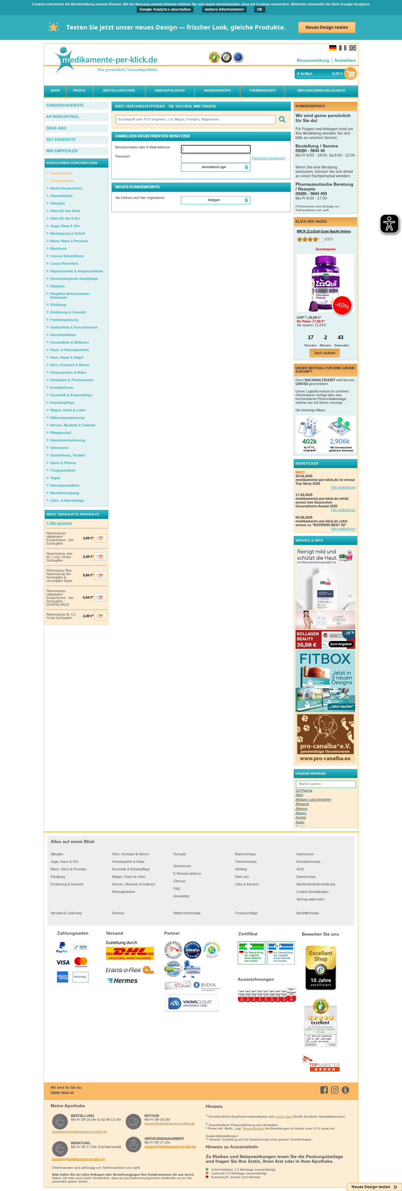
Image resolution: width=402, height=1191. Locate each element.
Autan (300, 822)
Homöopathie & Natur (128, 861)
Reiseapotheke (123, 892)
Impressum (305, 854)
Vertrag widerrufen (310, 899)
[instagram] (336, 1090)
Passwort (122, 156)
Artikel (306, 74)
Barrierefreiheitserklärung (315, 884)
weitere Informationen (224, 9)
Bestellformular (307, 913)
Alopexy (302, 808)
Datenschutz (306, 877)
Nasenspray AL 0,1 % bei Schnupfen (61, 616)
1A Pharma (304, 790)
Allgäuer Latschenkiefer (313, 799)
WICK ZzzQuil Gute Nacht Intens (324, 231)
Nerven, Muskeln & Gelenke (133, 884)
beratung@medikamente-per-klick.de (78, 1159)
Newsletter (181, 896)
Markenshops (245, 854)
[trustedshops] (226, 57)
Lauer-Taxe (284, 1116)
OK (260, 9)
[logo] (105, 61)
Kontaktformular (308, 861)
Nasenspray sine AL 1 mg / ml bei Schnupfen (59, 557)
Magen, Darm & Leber (129, 877)
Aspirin (301, 817)
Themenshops (246, 861)
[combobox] (195, 120)
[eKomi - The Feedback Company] (214, 57)
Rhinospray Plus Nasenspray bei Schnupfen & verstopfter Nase (59, 576)
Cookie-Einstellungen (312, 892)
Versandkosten (253, 1128)
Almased (302, 804)
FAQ (176, 888)
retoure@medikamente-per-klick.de (169, 1123)
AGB (300, 869)
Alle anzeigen (60, 523)
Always (301, 813)
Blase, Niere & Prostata (68, 869)
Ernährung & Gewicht (67, 884)
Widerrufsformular (187, 913)
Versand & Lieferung (66, 913)
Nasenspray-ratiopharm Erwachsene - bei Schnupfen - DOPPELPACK (59, 597)
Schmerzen (182, 866)
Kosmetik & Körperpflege (131, 869)
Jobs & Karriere (247, 884)
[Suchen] (282, 120)
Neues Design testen (327, 27)
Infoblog (241, 869)
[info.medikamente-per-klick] (346, 1090)
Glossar (179, 881)
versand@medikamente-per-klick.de (170, 1146)
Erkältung (58, 877)
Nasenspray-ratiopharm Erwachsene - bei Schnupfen (59, 538)
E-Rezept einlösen (187, 873)
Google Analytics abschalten (165, 9)
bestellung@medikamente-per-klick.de (79, 1131)
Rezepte (179, 854)
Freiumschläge (246, 913)
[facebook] (325, 1090)
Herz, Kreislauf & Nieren (130, 854)
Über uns (242, 877)
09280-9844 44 (62, 1093)
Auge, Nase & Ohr (65, 861)
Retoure (118, 913)
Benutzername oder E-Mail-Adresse (142, 147)
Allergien (57, 854)
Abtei (299, 795)
